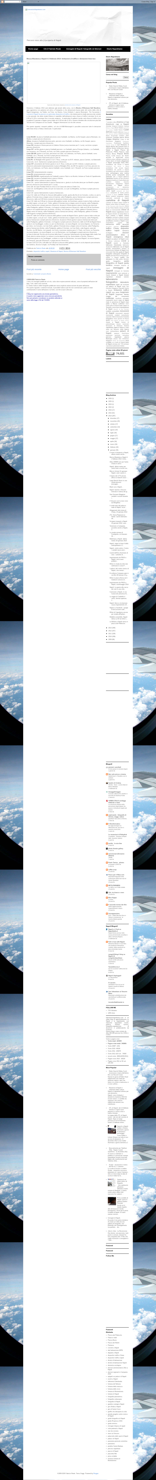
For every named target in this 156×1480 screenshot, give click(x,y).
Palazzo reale (124, 152)
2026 (110, 398)
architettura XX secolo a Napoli (117, 169)
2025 (110, 401)
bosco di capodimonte (122, 189)
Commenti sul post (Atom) (42, 274)
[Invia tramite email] (60, 248)
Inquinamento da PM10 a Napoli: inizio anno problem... (118, 559)
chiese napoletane (118, 212)
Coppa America (112, 139)
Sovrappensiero (114, 913)
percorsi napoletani (113, 337)
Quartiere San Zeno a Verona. (117, 818)
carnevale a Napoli (121, 198)
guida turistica (112, 1423)
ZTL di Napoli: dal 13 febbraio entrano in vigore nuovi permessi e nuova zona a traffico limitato (118, 105)
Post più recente (34, 269)
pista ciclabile (112, 1456)
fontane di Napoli (120, 250)
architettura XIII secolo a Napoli (117, 164)
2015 (110, 413)
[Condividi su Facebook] (67, 248)
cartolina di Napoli (117, 200)
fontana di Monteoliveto (115, 1391)
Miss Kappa (112, 897)
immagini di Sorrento (121, 271)
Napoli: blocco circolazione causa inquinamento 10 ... (119, 604)
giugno (112, 435)
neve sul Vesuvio (112, 329)
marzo (112, 444)
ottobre (112, 424)
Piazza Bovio (123, 154)
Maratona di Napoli (56, 251)
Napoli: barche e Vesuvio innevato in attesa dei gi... (119, 490)
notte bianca (124, 329)
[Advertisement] (123, 377)
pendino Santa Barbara (115, 1446)
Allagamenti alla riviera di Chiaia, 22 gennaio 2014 (118, 511)
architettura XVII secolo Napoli (117, 168)
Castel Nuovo (118, 130)
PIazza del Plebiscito (115, 1335)
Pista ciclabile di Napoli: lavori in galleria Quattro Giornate (122, 1200)
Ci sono (110, 899)
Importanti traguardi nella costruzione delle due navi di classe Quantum (117, 878)
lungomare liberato (122, 294)
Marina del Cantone (117, 146)
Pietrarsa (111, 1345)
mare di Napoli (123, 300)
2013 (110, 628)
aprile (112, 441)
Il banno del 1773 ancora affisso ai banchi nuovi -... (119, 477)
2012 (110, 631)
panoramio (111, 1443)
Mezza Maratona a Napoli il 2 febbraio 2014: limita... (119, 458)
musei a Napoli (112, 322)
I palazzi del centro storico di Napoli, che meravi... (119, 569)
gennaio (113, 450)
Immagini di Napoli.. (114, 1218)
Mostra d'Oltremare (118, 148)
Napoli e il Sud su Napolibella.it (114, 930)
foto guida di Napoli (122, 252)
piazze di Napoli (113, 1451)
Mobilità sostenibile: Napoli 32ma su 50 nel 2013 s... (119, 618)
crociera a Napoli (119, 221)
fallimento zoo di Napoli (121, 247)
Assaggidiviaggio (114, 792)
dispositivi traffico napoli (41, 251)
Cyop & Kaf (124, 139)
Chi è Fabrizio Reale (52, 49)
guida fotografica (113, 261)
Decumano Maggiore (113, 141)
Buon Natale (119, 128)
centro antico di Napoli (118, 204)
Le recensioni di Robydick (117, 834)
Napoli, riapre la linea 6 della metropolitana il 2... (119, 544)
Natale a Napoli (112, 150)
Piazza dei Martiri (122, 155)
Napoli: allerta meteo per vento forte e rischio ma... (119, 467)
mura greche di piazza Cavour (120, 320)
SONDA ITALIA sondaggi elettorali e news (117, 801)
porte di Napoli (120, 342)
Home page (33, 49)
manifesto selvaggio (122, 298)
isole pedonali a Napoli (115, 1428)
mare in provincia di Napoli (115, 302)
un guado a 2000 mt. (114, 864)
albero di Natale (116, 161)
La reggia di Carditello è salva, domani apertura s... (118, 598)
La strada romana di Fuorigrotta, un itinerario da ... (118, 534)
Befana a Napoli (110, 128)
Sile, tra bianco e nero (116, 892)
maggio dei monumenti (117, 296)
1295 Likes (111, 1013)
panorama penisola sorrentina (117, 335)
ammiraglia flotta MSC (121, 163)
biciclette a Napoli (114, 185)
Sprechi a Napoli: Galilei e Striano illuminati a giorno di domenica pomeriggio (123, 1129)
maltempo (110, 298)
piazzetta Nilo (112, 1453)
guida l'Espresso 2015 (115, 1421)
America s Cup (123, 122)
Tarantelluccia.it (114, 967)
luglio (112, 433)
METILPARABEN (114, 885)
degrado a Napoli (113, 1353)
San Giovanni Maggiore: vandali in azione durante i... (119, 496)
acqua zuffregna (116, 159)
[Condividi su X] (65, 248)
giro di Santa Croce (114, 1409)
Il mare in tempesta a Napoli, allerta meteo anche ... (119, 453)
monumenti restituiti (113, 315)
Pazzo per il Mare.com (116, 875)
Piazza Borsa (111, 154)
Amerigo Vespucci (112, 126)
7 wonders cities (111, 122)
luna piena (115, 292)
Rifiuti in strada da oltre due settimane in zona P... (119, 565)
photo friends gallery (115, 848)
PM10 (116, 152)
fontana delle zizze (114, 1389)
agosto (112, 430)
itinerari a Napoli (117, 275)
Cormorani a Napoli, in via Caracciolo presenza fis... (119, 593)
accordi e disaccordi (114, 157)
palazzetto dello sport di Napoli (118, 1436)
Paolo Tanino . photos (116, 862)
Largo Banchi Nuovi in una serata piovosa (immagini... (118, 482)
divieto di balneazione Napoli (117, 1363)
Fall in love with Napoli (116, 942)
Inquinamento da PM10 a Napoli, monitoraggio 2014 (119, 583)
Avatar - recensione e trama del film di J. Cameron (118, 1165)
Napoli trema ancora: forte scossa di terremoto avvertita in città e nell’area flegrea (118, 934)
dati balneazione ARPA (117, 223)
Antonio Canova (123, 126)
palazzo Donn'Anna (121, 333)
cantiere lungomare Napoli (120, 196)
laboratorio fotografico (112, 280)
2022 (110, 407)
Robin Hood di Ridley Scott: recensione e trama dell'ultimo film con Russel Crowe (118, 87)
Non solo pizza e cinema (117, 774)
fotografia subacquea (113, 254)
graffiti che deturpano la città (117, 258)
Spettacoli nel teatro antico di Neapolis (122, 1181)
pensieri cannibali (114, 767)
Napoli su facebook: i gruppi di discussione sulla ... (119, 608)
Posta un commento (38, 260)
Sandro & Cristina (114, 783)
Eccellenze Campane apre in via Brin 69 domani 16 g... (119, 574)
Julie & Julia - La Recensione (117, 1231)
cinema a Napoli (116, 215)
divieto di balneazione (115, 1360)
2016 (110, 410)
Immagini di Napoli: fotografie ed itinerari (83, 49)
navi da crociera (113, 1431)
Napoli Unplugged (114, 975)
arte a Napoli (118, 176)
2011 (110, 633)
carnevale (109, 198)
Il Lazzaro (111, 983)
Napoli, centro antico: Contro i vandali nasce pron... (119, 549)
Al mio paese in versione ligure (118, 769)
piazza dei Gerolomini (119, 340)
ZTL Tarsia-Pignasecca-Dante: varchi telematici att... (118, 516)
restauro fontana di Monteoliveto (114, 1459)
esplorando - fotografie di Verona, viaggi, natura (117, 816)
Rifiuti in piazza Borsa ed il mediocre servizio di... (118, 579)
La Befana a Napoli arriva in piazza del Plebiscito (119, 622)
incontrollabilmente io (116, 1002)
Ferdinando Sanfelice (121, 143)
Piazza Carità (110, 155)
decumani (125, 224)
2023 (110, 404)
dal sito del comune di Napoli (72, 105)
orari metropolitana (112, 331)
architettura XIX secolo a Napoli (117, 166)
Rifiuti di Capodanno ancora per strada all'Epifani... (119, 613)
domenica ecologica (114, 1365)
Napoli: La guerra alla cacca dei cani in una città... (119, 588)
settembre (113, 427)
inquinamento (111, 273)
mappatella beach (112, 300)
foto (114, 252)
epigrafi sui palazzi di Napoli (115, 239)
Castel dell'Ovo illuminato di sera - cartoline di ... (119, 554)
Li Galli (117, 145)
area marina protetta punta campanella (117, 174)
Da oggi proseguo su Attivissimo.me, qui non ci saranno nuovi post (116, 827)
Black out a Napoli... (116, 487)
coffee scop (112, 869)
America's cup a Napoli (117, 124)
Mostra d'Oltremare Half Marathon (75, 251)
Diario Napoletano (114, 49)
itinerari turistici (122, 277)
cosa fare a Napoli (117, 219)
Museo (127, 148)
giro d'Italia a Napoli (114, 1406)
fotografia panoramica (115, 1396)
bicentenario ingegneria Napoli (117, 183)
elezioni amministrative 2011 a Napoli (117, 235)
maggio (112, 438)
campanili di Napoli (111, 194)
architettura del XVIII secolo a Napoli (117, 171)
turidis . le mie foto (115, 843)
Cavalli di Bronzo (118, 132)
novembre (113, 421)
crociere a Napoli (113, 1348)
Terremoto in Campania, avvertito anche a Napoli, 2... (119, 527)
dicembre (113, 418)
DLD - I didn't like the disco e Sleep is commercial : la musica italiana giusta (117, 917)
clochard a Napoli (118, 217)
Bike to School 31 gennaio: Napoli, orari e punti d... (118, 472)
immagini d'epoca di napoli (116, 1426)
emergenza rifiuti (121, 237)
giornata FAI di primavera (118, 255)
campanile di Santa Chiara (119, 192)
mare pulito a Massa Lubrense (117, 303)
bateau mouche (122, 182)
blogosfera (110, 189)
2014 (110, 416)
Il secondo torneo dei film (117, 905)
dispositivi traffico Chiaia (117, 227)
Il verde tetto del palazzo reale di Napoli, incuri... (118, 506)
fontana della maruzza (115, 1386)
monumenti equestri (122, 313)
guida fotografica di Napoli (117, 262)
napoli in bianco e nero (121, 327)
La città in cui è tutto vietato (116, 887)
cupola (120, 222)
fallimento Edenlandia (113, 245)
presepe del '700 (117, 344)
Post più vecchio (93, 269)
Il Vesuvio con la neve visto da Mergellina (119, 502)
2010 (110, 636)
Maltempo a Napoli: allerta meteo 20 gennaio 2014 (118, 540)
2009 (110, 639)
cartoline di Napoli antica (114, 202)
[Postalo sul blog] (62, 248)
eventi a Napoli (113, 1379)
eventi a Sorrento (121, 243)
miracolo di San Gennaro (121, 309)
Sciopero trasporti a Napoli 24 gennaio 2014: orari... (118, 522)
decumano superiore (112, 226)
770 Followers (112, 1010)
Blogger (95, 1473)
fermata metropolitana (113, 248)
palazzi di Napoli (113, 1438)
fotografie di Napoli (114, 1401)
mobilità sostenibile (112, 311)
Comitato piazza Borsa (121, 137)
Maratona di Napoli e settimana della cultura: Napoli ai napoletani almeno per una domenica (118, 96)
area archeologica (112, 173)
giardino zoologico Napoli (116, 1404)
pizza (113, 342)
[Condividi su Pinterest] (69, 248)
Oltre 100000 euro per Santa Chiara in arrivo (119, 463)
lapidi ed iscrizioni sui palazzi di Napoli (117, 285)
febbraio (113, 447)
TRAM (110, 857)
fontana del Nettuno (114, 1384)
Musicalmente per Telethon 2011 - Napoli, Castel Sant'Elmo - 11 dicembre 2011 (117, 1150)
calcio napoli (110, 191)
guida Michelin (124, 259)
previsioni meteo (118, 346)
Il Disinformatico (114, 824)
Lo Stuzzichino (113, 977)
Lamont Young (110, 145)
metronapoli (116, 307)
